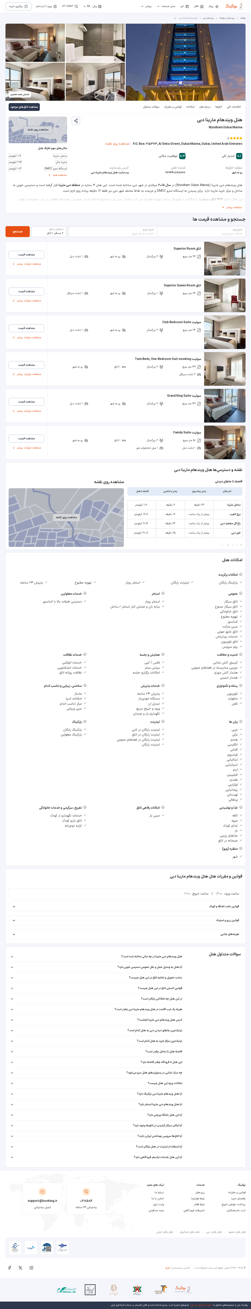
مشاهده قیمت (26, 255)
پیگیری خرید (16, 6)
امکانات (190, 107)
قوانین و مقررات (172, 107)
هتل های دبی (213, 1232)
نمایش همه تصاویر (19, 94)
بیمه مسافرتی (156, 1210)
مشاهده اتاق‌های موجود (24, 107)
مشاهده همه (60, 175)
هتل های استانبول (189, 1232)
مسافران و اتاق (56, 229)
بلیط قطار (199, 1204)
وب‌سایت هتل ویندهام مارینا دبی (110, 173)
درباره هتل (205, 107)
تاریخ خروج (148, 229)
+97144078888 (175, 173)
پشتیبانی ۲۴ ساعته (86, 1207)
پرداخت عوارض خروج (234, 1204)
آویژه (167, 1268)
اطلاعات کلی (234, 107)
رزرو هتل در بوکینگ (226, 18)
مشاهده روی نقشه (117, 143)
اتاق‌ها (218, 107)
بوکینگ (243, 18)
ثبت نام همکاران (236, 1210)
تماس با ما (158, 1199)
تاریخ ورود (237, 229)
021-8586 (67, 6)
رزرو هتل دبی (208, 18)
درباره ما (159, 1192)
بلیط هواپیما (198, 1199)
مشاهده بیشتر (234, 207)
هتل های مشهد (237, 1232)
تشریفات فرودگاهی (194, 1210)
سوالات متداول (151, 107)
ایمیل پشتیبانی (42, 1207)
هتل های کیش (164, 1232)
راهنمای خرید (238, 1199)
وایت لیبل (158, 1204)
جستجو (18, 231)
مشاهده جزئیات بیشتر (29, 264)
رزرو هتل (200, 1192)
